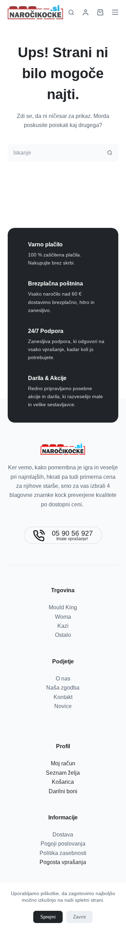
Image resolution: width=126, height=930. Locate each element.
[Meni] (115, 12)
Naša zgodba (62, 688)
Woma (63, 617)
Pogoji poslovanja (63, 844)
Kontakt (63, 697)
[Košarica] (100, 12)
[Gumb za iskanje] (109, 152)
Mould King (63, 607)
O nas (63, 679)
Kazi (63, 626)
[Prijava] (86, 12)
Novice (63, 706)
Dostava (62, 835)
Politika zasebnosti (63, 853)
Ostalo (63, 635)
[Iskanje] (71, 12)
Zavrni (79, 917)
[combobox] (55, 153)
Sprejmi (48, 917)
